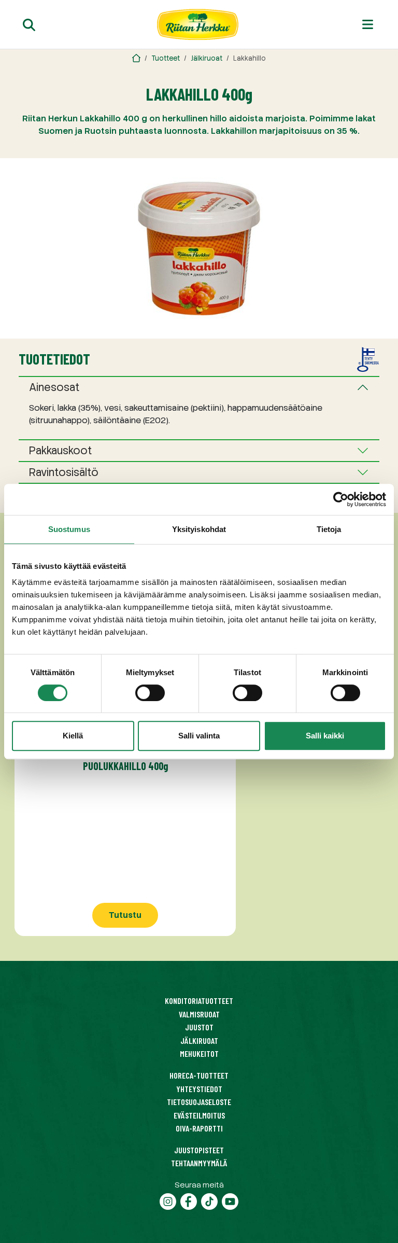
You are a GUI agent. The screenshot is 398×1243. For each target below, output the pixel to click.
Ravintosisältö (63, 472)
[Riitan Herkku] (136, 58)
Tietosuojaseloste (199, 1102)
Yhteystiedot (199, 1089)
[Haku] (29, 24)
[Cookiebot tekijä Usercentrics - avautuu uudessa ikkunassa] (340, 499)
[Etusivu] (198, 24)
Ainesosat (54, 387)
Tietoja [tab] (329, 529)
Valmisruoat (199, 1014)
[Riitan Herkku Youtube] (230, 1200)
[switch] (150, 693)
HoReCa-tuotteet (199, 1075)
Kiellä (73, 735)
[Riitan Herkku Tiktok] (209, 1200)
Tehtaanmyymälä (199, 1163)
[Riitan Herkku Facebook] (188, 1200)
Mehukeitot (199, 1053)
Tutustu (125, 915)
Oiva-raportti (199, 1128)
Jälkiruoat (206, 58)
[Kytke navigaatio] (367, 24)
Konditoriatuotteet (199, 1000)
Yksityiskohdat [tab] (199, 529)
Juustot (199, 1027)
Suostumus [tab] (69, 529)
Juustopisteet (199, 1150)
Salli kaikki (325, 735)
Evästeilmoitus (199, 1115)
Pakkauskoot (60, 450)
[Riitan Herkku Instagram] (168, 1200)
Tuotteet (165, 58)
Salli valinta (199, 735)
